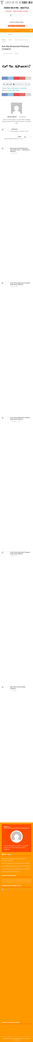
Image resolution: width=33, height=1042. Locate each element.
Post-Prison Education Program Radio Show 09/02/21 (20, 418)
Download (23, 88)
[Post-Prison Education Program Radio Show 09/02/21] (5, 547)
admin (16, 53)
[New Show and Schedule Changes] (5, 816)
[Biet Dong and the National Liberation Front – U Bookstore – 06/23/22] (5, 277)
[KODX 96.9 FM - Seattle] (16, 3)
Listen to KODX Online (16, 22)
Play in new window (13, 88)
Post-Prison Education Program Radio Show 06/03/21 (20, 553)
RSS (14, 90)
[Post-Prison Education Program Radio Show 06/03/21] (5, 681)
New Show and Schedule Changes (17, 687)
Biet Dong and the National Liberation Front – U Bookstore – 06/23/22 (20, 149)
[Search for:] (16, 34)
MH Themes (16, 1040)
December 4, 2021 (7, 53)
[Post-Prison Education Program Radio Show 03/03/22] (5, 412)
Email (9, 90)
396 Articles (22, 117)
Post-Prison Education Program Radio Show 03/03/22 (20, 283)
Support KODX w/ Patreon (16, 26)
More (17, 90)
